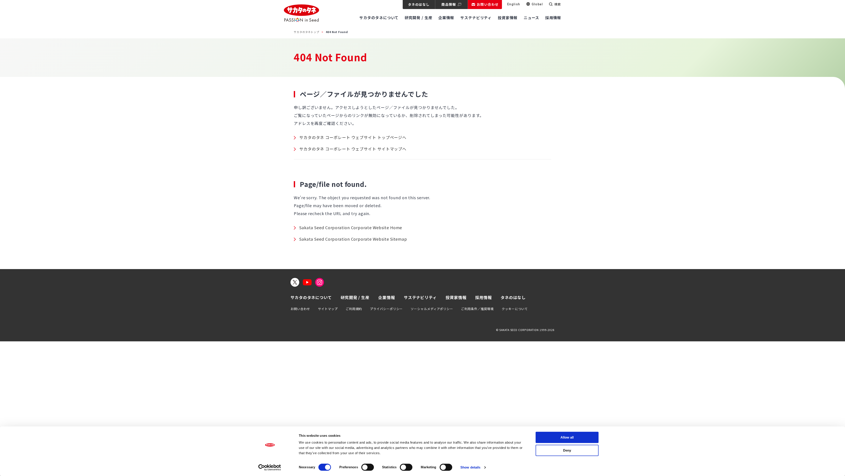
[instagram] (319, 282)
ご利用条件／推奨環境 (477, 309)
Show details (470, 467)
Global (537, 4)
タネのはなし (419, 4)
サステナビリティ (420, 297)
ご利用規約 (354, 309)
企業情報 (386, 297)
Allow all (567, 437)
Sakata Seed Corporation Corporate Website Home (350, 227)
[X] (294, 282)
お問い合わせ (300, 309)
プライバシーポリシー (386, 309)
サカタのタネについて (311, 297)
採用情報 (483, 297)
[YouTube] (307, 282)
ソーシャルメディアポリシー (432, 309)
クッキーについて (515, 309)
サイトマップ (328, 309)
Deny (567, 450)
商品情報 (448, 4)
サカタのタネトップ (306, 32)
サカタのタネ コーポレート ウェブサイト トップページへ (352, 137)
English (513, 4)
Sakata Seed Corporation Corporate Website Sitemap (353, 239)
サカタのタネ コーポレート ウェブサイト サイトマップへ (352, 149)
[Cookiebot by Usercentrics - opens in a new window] (269, 467)
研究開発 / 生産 (355, 297)
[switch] (367, 467)
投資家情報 (456, 297)
